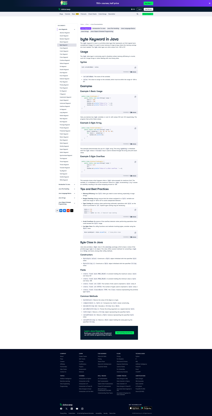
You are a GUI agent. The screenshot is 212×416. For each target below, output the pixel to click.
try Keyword (63, 170)
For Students (120, 359)
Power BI (138, 366)
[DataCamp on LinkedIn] (72, 409)
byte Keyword (63, 45)
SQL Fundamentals (103, 381)
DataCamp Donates (122, 371)
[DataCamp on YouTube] (77, 409)
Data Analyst (139, 378)
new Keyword (63, 118)
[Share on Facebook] (64, 210)
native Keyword (64, 115)
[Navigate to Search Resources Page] (137, 14)
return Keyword (64, 137)
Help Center (63, 369)
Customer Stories (102, 366)
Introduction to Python (85, 378)
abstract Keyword (65, 32)
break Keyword (64, 42)
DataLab (81, 371)
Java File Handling (113, 28)
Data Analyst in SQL (122, 378)
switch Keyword (64, 152)
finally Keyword (64, 85)
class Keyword (64, 57)
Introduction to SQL (84, 381)
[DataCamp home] (71, 404)
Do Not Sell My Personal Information (85, 413)
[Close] (209, 3)
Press (61, 359)
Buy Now (148, 3)
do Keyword (63, 66)
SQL (137, 361)
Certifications (82, 364)
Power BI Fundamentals (104, 386)
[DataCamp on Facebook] (61, 409)
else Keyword (63, 72)
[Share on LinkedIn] (60, 210)
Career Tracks (83, 356)
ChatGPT (138, 371)
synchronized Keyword (66, 155)
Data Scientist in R (122, 383)
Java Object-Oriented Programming (102, 31)
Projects (81, 366)
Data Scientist (139, 383)
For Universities (121, 369)
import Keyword (64, 100)
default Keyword (64, 63)
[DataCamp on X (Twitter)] (66, 409)
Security (105, 413)
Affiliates (62, 364)
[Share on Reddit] (68, 210)
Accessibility (99, 413)
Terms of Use (112, 413)
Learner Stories (121, 366)
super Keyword (64, 149)
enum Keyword (64, 75)
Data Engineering (65, 383)
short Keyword (64, 140)
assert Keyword (64, 35)
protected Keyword (65, 131)
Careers (62, 361)
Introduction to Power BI (85, 386)
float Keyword (64, 88)
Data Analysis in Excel (85, 389)
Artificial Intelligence (141, 364)
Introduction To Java (99, 28)
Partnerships (63, 366)
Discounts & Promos (122, 361)
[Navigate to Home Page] (64, 9)
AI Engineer (139, 386)
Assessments (82, 369)
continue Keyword (65, 60)
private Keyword (64, 127)
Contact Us (63, 371)
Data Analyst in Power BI (123, 386)
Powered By (126, 71)
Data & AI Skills (102, 356)
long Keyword (63, 112)
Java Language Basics (128, 28)
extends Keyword (64, 78)
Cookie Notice (72, 413)
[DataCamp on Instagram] (82, 409)
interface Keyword (65, 106)
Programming (63, 386)
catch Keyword (64, 51)
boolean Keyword (64, 39)
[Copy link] (57, 210)
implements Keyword (65, 97)
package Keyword (65, 124)
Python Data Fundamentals (105, 383)
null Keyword (63, 121)
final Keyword (63, 81)
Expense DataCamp (122, 364)
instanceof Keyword (65, 103)
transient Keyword (65, 167)
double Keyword (64, 69)
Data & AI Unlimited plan (104, 364)
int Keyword (63, 109)
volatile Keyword (64, 177)
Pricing (100, 359)
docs (87, 24)
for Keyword (63, 91)
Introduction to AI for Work (86, 391)
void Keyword (63, 174)
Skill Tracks (82, 359)
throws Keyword (64, 164)
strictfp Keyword (64, 146)
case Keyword (64, 48)
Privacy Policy (63, 413)
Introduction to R (83, 383)
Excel (137, 369)
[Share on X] (71, 210)
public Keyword (64, 134)
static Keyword (64, 143)
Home (82, 24)
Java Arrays (85, 31)
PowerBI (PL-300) (140, 389)
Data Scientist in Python (123, 381)
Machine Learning (65, 381)
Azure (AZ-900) (140, 391)
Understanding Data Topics (105, 393)
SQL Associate (140, 381)
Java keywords (86, 28)
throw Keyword (64, 161)
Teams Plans (101, 361)
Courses (81, 361)
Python (137, 356)
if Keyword (63, 94)
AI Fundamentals (102, 378)
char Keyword (64, 54)
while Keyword (64, 180)
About (61, 356)
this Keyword (63, 158)
